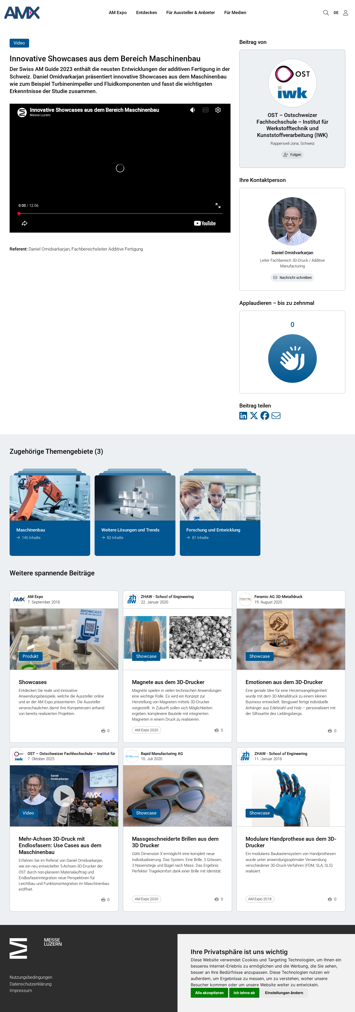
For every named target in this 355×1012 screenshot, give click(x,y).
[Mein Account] (346, 13)
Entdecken (146, 12)
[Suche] (326, 13)
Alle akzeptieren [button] (209, 992)
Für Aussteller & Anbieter (190, 12)
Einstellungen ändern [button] (284, 992)
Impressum (21, 990)
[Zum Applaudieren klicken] (292, 358)
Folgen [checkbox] (295, 155)
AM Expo (118, 12)
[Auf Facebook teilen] (264, 416)
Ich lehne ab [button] (244, 992)
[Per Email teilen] (276, 416)
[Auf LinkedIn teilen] (243, 416)
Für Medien (235, 12)
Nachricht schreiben (296, 277)
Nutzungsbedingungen (31, 977)
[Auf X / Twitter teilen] (253, 416)
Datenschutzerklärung (30, 984)
